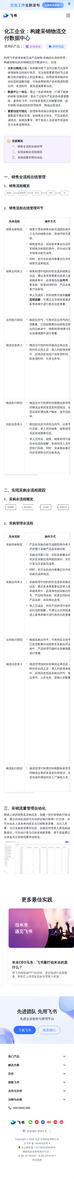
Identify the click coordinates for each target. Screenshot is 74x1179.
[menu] (37, 1082)
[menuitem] (37, 1056)
